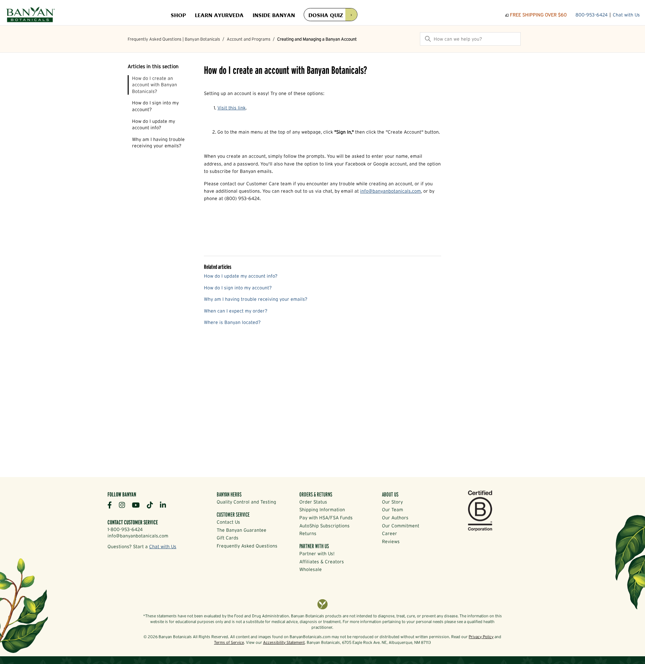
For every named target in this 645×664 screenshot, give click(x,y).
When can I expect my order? (235, 311)
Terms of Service (229, 642)
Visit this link (231, 107)
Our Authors (395, 517)
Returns (307, 533)
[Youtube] (138, 504)
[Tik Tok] (152, 504)
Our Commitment (400, 525)
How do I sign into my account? (155, 106)
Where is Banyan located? (232, 322)
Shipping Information (322, 509)
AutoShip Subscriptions (324, 525)
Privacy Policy (481, 636)
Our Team (392, 509)
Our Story (392, 502)
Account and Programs (248, 39)
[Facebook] (112, 504)
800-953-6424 (591, 14)
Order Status (313, 502)
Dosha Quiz (325, 14)
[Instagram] (124, 504)
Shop (178, 14)
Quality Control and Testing (246, 502)
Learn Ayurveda (219, 14)
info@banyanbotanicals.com (390, 191)
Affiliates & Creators (321, 561)
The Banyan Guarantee (241, 530)
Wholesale (310, 569)
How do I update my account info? (153, 124)
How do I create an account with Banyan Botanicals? (154, 85)
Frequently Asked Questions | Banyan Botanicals (174, 39)
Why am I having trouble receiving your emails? (158, 143)
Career (389, 533)
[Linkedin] (165, 504)
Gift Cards (228, 537)
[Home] (30, 15)
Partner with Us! (317, 553)
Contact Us (228, 522)
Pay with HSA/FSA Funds (326, 517)
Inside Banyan (274, 14)
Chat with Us (626, 14)
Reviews (391, 541)
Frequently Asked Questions (247, 546)
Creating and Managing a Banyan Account (317, 39)
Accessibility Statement (284, 642)
